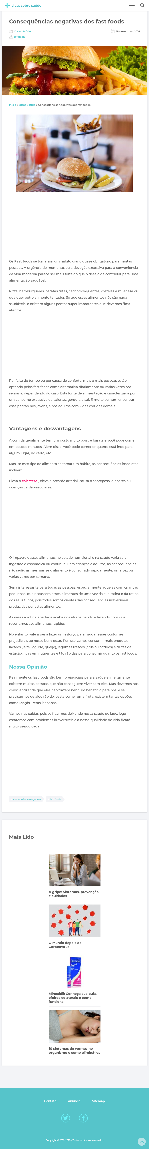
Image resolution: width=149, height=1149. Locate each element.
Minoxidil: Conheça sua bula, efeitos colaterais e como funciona (73, 998)
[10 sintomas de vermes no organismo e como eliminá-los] (74, 1027)
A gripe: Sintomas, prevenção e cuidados (74, 894)
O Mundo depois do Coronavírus (65, 945)
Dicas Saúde (22, 31)
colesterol (30, 481)
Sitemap (98, 1101)
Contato (50, 1101)
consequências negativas (27, 799)
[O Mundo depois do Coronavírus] (74, 921)
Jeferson (19, 37)
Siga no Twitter (65, 1118)
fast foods (55, 799)
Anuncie (74, 1101)
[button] (142, 5)
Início (12, 105)
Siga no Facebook (83, 1118)
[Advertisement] (74, 226)
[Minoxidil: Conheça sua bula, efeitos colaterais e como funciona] (74, 972)
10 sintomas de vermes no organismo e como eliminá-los (74, 1051)
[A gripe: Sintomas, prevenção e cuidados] (74, 870)
